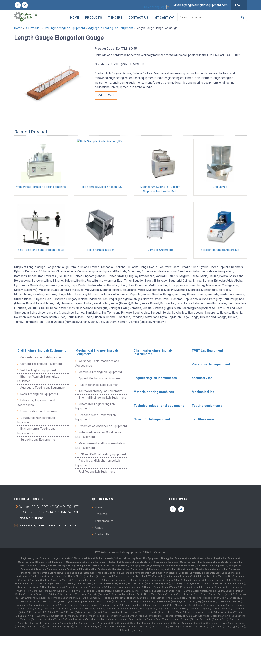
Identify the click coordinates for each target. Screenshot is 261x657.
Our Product (33, 28)
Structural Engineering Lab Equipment (36, 420)
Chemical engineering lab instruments (153, 352)
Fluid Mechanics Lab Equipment (99, 384)
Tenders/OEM (104, 521)
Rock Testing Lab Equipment (39, 394)
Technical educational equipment (159, 406)
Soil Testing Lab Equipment (38, 370)
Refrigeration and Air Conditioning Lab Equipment (98, 434)
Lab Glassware (203, 419)
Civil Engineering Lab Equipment (64, 28)
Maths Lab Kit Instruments (179, 569)
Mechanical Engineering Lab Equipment (96, 352)
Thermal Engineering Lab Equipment (102, 397)
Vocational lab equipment (211, 364)
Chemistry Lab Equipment (50, 562)
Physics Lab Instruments (209, 569)
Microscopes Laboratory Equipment (86, 562)
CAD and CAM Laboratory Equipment (102, 454)
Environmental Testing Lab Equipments (36, 431)
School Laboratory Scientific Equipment (137, 558)
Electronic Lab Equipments (211, 565)
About (239, 5)
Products (93, 17)
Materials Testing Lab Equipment (100, 372)
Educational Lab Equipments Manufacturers (104, 569)
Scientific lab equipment (152, 419)
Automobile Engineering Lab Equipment (95, 406)
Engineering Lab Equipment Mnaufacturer (171, 565)
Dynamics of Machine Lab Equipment (103, 426)
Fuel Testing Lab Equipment (97, 471)
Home (74, 17)
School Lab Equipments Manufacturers (55, 569)
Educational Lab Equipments (146, 569)
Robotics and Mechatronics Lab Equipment (97, 463)
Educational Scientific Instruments (93, 558)
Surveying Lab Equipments (37, 439)
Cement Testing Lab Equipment (41, 363)
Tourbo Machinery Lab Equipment (100, 391)
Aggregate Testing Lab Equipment (110, 28)
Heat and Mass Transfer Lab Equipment (95, 417)
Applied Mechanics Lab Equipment (101, 378)
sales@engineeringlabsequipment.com (48, 525)
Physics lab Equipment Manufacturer (175, 562)
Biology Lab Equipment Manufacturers (130, 562)
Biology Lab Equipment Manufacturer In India (187, 558)
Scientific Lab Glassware (52, 573)
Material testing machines (154, 392)
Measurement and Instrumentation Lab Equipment (100, 445)
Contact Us (138, 17)
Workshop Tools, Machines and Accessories (97, 363)
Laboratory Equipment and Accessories (36, 402)
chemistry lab (202, 378)
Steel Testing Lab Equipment (39, 411)
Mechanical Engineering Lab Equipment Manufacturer (79, 565)
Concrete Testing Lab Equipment (42, 357)
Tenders (115, 17)
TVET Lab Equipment (207, 350)
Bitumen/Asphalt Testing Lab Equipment (38, 379)
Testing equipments (207, 406)
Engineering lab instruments (155, 378)
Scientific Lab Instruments (81, 573)
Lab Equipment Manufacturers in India (220, 562)
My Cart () (164, 17)
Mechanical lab (203, 392)
